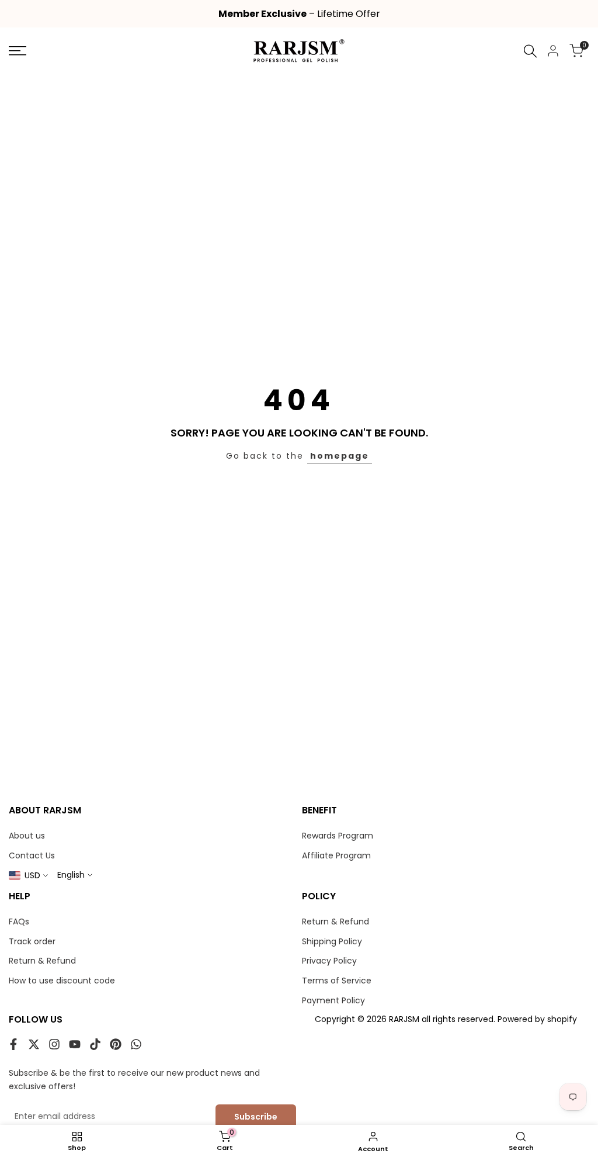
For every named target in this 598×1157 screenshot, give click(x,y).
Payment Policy (333, 1000)
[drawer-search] (530, 51)
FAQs (19, 921)
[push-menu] (17, 51)
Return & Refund (42, 961)
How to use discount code (62, 980)
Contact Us (32, 855)
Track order (32, 941)
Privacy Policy (329, 961)
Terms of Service (336, 980)
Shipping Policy (332, 941)
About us (27, 835)
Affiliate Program (336, 855)
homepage (339, 456)
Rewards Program (337, 835)
